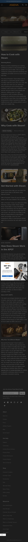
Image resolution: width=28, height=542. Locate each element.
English (2, 534)
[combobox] (3, 535)
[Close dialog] (26, 262)
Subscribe (7, 276)
